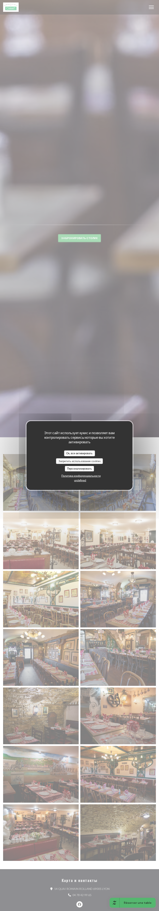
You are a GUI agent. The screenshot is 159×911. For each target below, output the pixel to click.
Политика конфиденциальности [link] (81, 475)
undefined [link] (80, 480)
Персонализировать (79, 468)
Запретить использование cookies (79, 461)
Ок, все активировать (79, 453)
